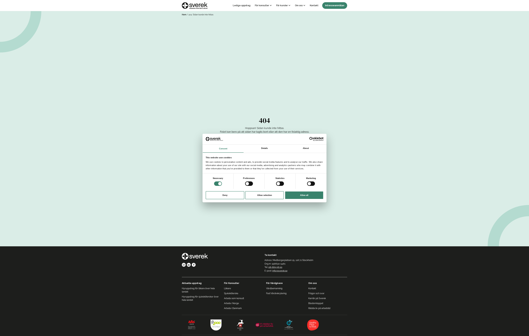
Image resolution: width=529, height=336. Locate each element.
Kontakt (314, 5)
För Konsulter (231, 283)
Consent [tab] (223, 148)
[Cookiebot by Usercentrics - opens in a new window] (311, 139)
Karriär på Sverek (317, 298)
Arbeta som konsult (234, 298)
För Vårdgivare (274, 283)
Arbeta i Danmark (233, 308)
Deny (224, 195)
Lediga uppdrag (241, 5)
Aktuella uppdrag (192, 283)
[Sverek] (195, 5)
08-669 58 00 (275, 267)
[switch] (249, 183)
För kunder (282, 5)
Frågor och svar (316, 293)
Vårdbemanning (274, 288)
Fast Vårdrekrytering (276, 293)
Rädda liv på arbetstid (319, 308)
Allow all (304, 195)
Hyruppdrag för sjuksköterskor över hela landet (200, 298)
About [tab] (306, 148)
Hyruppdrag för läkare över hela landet (198, 290)
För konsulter (262, 5)
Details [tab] (264, 148)
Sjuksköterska (231, 293)
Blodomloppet (315, 303)
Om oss (299, 5)
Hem (184, 15)
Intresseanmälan (334, 5)
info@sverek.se (279, 270)
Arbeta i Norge (231, 303)
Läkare (227, 288)
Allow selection (264, 195)
